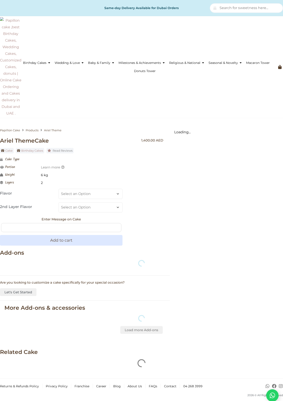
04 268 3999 (193, 386)
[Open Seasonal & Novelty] (240, 63)
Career (101, 386)
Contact (170, 386)
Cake (9, 150)
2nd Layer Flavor (16, 206)
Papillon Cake (10, 130)
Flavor (6, 193)
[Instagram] (281, 386)
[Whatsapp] (267, 386)
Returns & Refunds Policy (19, 386)
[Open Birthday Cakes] (49, 63)
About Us (135, 386)
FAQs (153, 386)
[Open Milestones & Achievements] (163, 63)
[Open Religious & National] (203, 63)
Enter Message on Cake (61, 219)
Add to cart (61, 240)
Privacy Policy (57, 386)
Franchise (82, 386)
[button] (141, 330)
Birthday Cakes (32, 150)
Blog (117, 386)
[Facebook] (274, 386)
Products (32, 130)
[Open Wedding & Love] (82, 63)
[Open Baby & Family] (113, 63)
